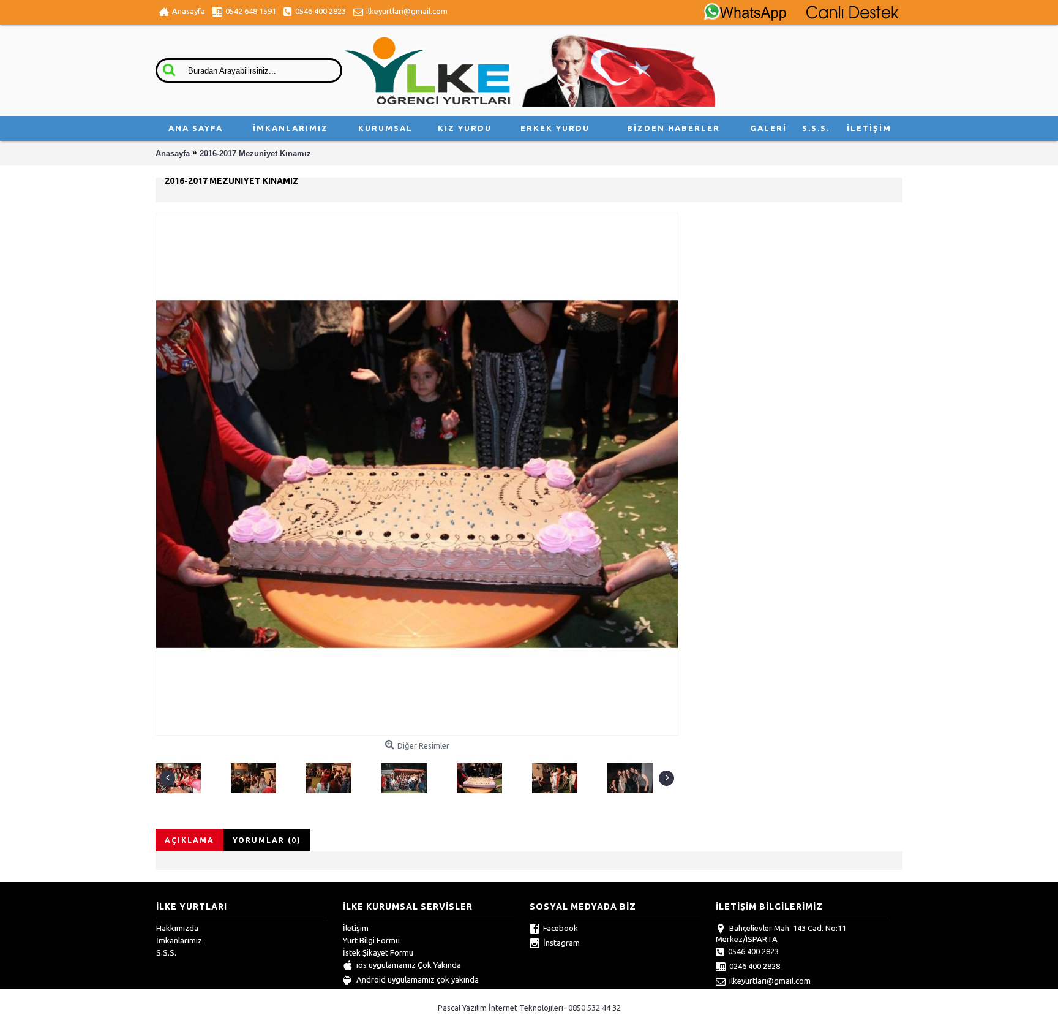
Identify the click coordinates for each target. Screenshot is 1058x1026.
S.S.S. (166, 952)
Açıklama (189, 840)
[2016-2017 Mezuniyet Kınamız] (181, 775)
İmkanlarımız (179, 940)
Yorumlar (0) (267, 840)
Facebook (560, 928)
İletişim (356, 928)
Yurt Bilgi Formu (371, 940)
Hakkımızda (177, 928)
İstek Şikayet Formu (378, 952)
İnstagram (561, 942)
